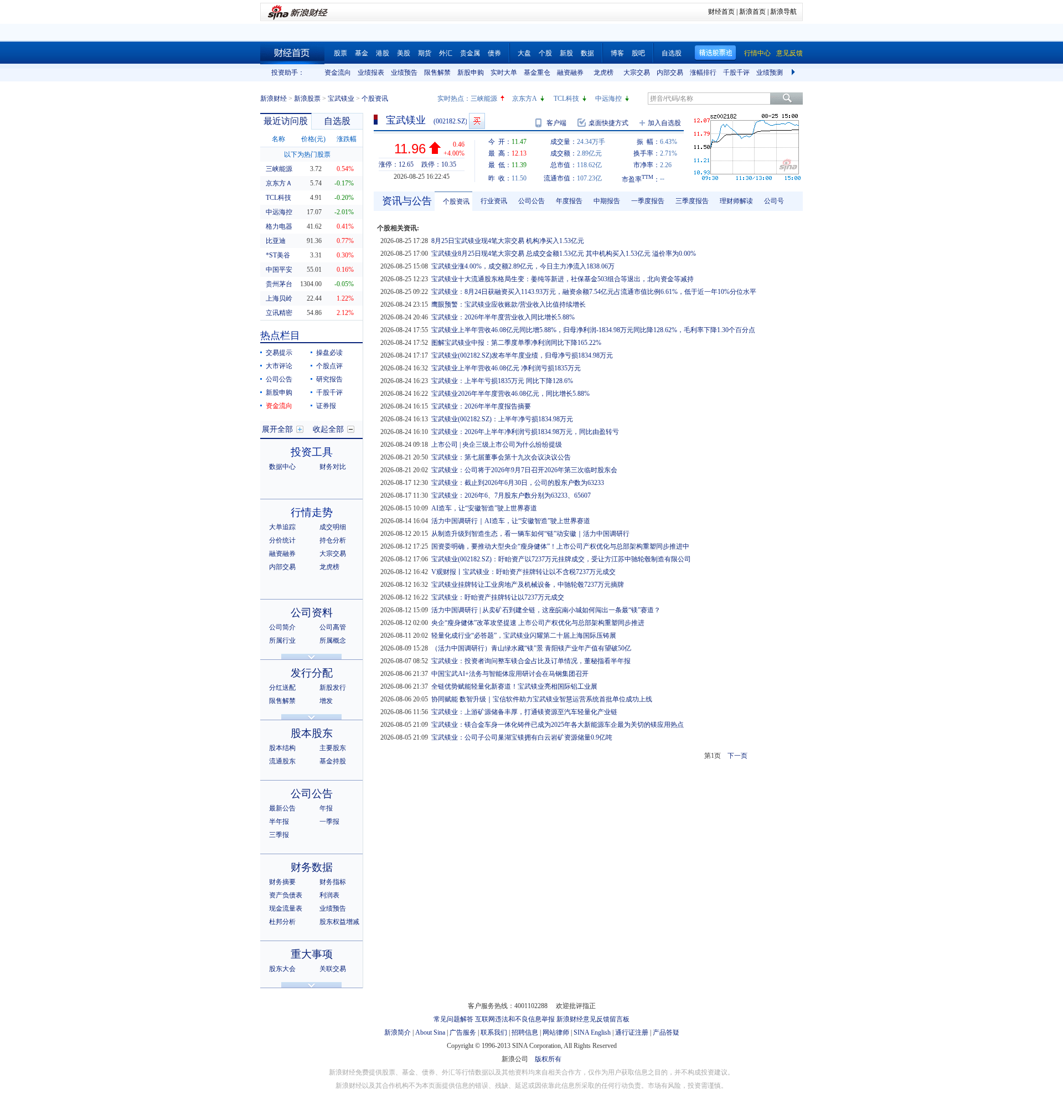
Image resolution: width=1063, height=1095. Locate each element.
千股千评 (736, 72)
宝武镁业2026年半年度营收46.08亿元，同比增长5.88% (510, 393)
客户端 (556, 123)
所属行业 (282, 640)
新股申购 (470, 72)
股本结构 (282, 748)
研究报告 (329, 379)
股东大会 (282, 969)
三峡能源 (484, 98)
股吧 (638, 53)
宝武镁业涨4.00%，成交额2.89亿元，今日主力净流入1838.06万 (523, 266)
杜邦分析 (282, 922)
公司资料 (312, 612)
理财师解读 (736, 201)
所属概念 (332, 640)
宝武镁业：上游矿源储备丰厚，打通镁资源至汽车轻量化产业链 (524, 712)
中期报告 (607, 201)
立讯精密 (279, 313)
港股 (382, 53)
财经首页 (721, 12)
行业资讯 (494, 201)
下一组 (794, 72)
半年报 (279, 821)
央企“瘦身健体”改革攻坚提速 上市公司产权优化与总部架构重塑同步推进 (537, 623)
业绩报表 (371, 72)
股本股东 (312, 733)
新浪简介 (397, 1032)
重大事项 (312, 954)
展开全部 (277, 429)
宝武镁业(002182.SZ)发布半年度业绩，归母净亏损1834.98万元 (522, 355)
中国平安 (279, 269)
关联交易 (332, 969)
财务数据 (312, 867)
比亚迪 (276, 241)
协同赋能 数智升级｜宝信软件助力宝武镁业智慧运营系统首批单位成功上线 (541, 699)
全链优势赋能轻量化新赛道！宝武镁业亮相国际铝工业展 (514, 686)
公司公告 (279, 379)
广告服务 (463, 1032)
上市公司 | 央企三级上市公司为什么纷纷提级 (496, 444)
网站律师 (556, 1032)
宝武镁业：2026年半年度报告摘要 (481, 406)
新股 (566, 53)
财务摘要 (282, 882)
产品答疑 (666, 1032)
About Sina (430, 1032)
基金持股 (332, 761)
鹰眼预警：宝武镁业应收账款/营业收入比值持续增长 (508, 304)
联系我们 (494, 1032)
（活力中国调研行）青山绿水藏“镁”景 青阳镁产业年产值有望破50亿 (531, 648)
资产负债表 (285, 895)
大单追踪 (282, 527)
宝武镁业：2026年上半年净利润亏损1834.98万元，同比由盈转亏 (525, 432)
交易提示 (279, 353)
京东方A (524, 98)
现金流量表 (285, 908)
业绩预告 (404, 72)
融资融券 (570, 72)
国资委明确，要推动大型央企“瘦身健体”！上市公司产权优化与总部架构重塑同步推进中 (560, 546)
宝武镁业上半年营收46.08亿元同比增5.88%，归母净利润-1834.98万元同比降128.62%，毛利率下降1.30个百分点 (593, 330)
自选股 (672, 53)
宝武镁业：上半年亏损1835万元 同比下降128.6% (502, 381)
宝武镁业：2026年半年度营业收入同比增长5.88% (503, 317)
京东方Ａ (279, 183)
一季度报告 (647, 201)
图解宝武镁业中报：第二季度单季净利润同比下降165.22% (516, 343)
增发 (326, 701)
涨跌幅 (347, 139)
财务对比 (332, 467)
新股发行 (332, 687)
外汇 (445, 53)
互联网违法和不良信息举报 (515, 1019)
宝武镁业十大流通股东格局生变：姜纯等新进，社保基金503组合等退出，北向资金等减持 (562, 279)
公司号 (774, 201)
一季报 (329, 821)
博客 (617, 53)
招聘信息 (525, 1032)
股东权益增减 (339, 922)
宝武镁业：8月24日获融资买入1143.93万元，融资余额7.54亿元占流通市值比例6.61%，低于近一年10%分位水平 (593, 292)
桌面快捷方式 (608, 123)
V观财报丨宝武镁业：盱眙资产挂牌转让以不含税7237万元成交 (523, 572)
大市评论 (279, 366)
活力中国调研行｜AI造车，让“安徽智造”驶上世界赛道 (510, 521)
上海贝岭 (279, 298)
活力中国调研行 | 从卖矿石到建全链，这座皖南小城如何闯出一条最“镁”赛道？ (545, 610)
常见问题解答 (453, 1019)
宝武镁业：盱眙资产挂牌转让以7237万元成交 (497, 597)
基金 (361, 53)
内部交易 (670, 72)
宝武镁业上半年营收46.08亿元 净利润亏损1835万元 (506, 368)
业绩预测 (769, 72)
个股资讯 (456, 201)
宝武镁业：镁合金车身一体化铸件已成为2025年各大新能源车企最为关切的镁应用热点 (557, 725)
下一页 (737, 756)
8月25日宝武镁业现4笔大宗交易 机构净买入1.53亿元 (507, 241)
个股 (545, 53)
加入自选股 (664, 123)
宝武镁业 (341, 98)
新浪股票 (307, 98)
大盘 (524, 53)
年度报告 (569, 201)
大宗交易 (636, 72)
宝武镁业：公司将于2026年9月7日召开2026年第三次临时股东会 (524, 470)
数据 (587, 53)
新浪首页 (752, 12)
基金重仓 (537, 72)
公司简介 (282, 627)
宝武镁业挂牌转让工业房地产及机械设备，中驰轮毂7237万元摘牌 (527, 584)
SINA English (592, 1032)
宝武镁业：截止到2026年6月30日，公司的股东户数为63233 (517, 483)
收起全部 (328, 429)
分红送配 (282, 687)
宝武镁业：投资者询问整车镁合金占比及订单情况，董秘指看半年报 (531, 661)
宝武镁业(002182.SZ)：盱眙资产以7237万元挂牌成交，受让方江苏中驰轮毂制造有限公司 (561, 559)
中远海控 (608, 98)
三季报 (279, 835)
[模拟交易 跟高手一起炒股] (477, 121)
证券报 (326, 406)
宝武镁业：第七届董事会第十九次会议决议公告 (501, 457)
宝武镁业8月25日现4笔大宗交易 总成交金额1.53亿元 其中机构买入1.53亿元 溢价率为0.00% (563, 253)
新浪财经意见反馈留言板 (592, 1019)
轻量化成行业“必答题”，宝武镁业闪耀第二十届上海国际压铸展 (523, 635)
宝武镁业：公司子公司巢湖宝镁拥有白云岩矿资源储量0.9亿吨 (521, 737)
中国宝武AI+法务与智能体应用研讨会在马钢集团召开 (510, 674)
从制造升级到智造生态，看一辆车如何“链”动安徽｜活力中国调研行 (530, 534)
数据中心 (282, 467)
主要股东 (332, 748)
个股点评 (329, 366)
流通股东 (282, 761)
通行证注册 (631, 1032)
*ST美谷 (278, 255)
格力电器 (279, 226)
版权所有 (548, 1059)
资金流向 (337, 72)
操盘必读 (329, 353)
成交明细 (332, 527)
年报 (326, 808)
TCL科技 (566, 98)
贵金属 (470, 53)
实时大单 (504, 72)
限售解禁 (437, 72)
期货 (424, 53)
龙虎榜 (603, 72)
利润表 (329, 895)
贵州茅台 (279, 284)
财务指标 (332, 882)
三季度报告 (692, 201)
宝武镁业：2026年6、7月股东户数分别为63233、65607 (511, 495)
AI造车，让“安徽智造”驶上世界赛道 (484, 508)
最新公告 (282, 808)
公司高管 (332, 627)
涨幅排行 (703, 72)
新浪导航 (783, 12)
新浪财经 (273, 98)
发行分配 (312, 673)
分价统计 (282, 540)
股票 (340, 53)
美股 (403, 53)
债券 (494, 53)
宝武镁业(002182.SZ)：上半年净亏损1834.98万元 (502, 419)
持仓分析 (332, 540)
